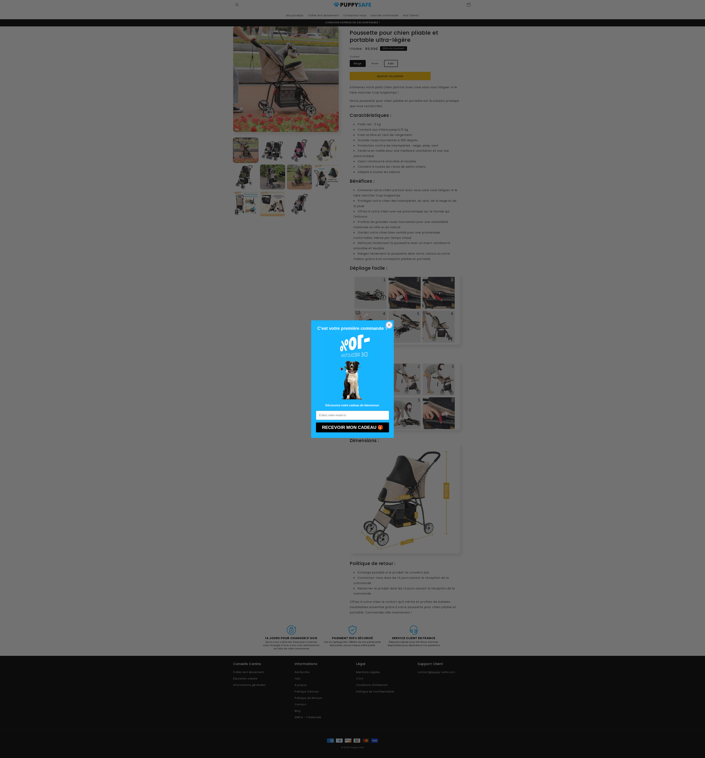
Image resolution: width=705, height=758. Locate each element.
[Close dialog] (389, 325)
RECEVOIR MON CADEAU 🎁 (352, 427)
